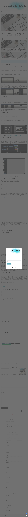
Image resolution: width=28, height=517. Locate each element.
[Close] (21, 248)
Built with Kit (14, 267)
